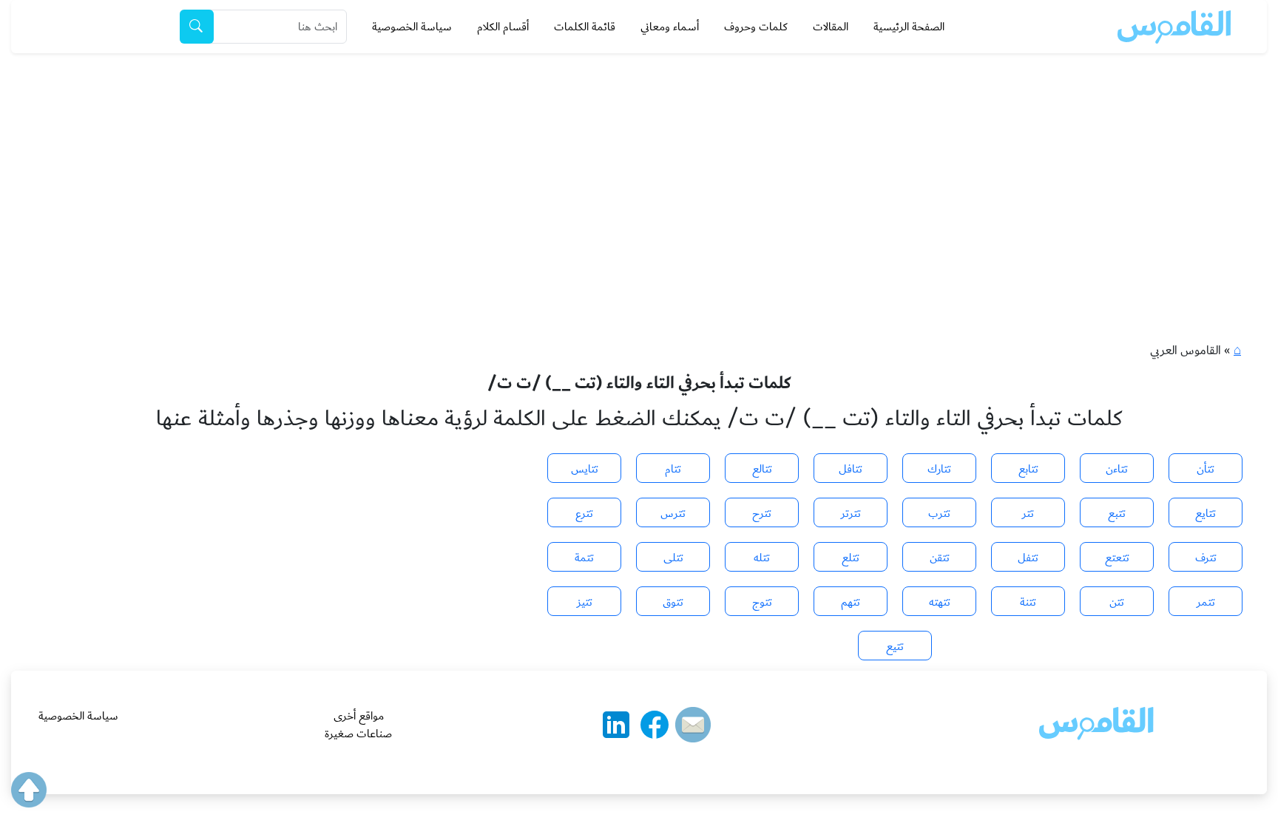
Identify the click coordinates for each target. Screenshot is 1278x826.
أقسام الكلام (503, 26)
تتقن (940, 557)
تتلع (850, 557)
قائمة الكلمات (584, 26)
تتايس (584, 468)
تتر (1028, 513)
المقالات (830, 26)
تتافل (850, 468)
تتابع (1028, 468)
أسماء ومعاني (669, 26)
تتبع (1117, 513)
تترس (673, 513)
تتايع (1205, 513)
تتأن (1205, 468)
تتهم (850, 602)
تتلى (673, 557)
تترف (1206, 557)
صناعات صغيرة (358, 733)
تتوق (673, 602)
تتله (762, 557)
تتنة (1028, 602)
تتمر (1206, 602)
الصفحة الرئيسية (908, 26)
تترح (761, 513)
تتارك (939, 468)
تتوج (762, 602)
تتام (673, 468)
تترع (584, 513)
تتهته (939, 602)
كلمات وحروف (756, 26)
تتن (1116, 602)
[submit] (197, 27)
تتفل (1028, 557)
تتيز (584, 602)
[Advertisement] (639, 164)
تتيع (895, 646)
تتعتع (1117, 557)
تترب (939, 513)
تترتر (851, 513)
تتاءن (1117, 468)
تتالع (762, 468)
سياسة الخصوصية (412, 26)
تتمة (584, 557)
